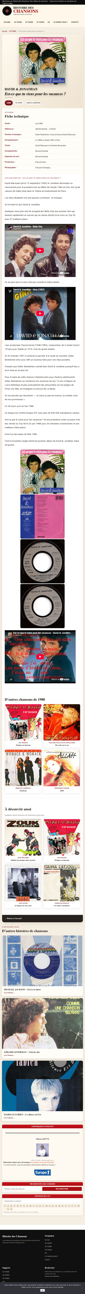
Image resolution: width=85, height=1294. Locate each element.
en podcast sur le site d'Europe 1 (43, 1162)
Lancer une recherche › (52, 1276)
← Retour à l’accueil (13, 918)
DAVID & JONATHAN (33, 103)
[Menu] (81, 8)
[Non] (82, 1288)
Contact (75, 22)
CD (49, 22)
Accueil (7, 22)
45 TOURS (18, 22)
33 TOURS (29, 22)
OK (42, 1290)
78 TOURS (40, 22)
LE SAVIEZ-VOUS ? (60, 22)
